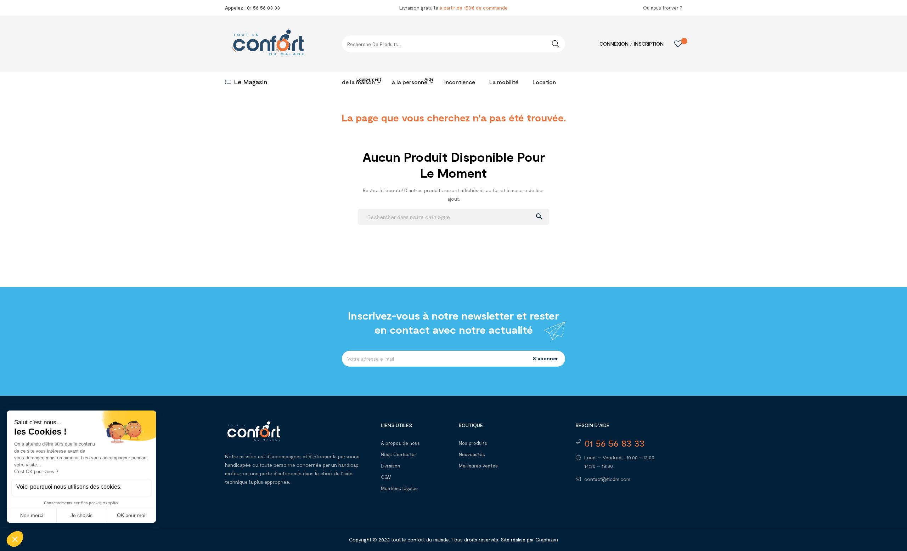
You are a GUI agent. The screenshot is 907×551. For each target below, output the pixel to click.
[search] (555, 43)
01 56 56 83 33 (614, 442)
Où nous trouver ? (662, 8)
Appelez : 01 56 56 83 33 (252, 8)
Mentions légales (399, 488)
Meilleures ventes (478, 466)
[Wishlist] (673, 44)
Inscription (649, 44)
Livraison (390, 466)
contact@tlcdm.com (607, 479)
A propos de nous (400, 443)
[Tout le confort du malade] (253, 430)
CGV (386, 477)
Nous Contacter (398, 454)
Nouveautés (472, 454)
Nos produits (473, 443)
